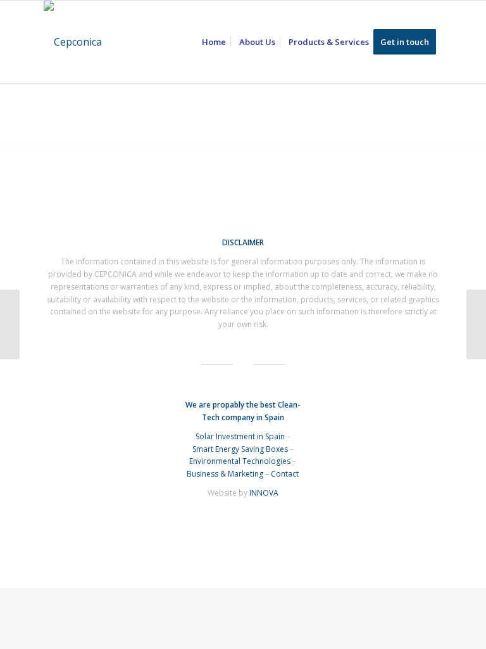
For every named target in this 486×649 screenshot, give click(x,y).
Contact (285, 473)
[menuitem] (214, 42)
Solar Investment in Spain (240, 436)
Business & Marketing (225, 473)
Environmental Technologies (239, 461)
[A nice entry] (10, 324)
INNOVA (263, 492)
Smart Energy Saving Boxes (240, 449)
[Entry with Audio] (476, 324)
